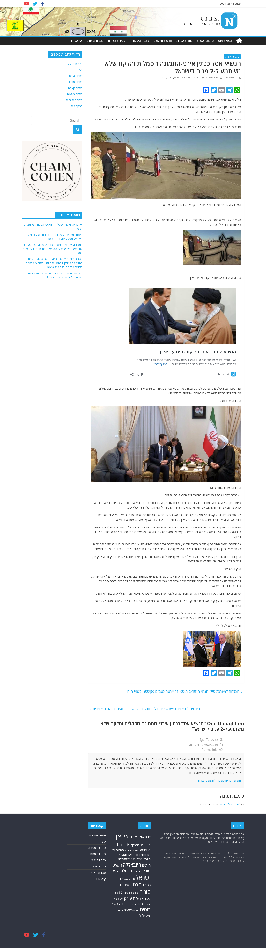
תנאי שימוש (225, 40)
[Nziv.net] (239, 41)
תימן (141, 915)
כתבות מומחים (95, 40)
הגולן (148, 854)
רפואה (135, 910)
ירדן (114, 871)
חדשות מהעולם (163, 40)
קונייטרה (133, 904)
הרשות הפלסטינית (130, 859)
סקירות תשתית (116, 40)
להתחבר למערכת (230, 804)
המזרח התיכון (136, 854)
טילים (135, 871)
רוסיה (162, 77)
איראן (184, 77)
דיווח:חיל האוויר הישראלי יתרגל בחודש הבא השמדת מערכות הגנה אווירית (144, 708)
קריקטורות (76, 40)
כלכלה (146, 884)
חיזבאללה (132, 864)
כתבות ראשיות (205, 40)
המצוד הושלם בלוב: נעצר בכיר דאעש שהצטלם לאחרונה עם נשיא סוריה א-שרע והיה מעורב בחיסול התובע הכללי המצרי (52, 249)
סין (121, 892)
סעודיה (145, 898)
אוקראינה (136, 836)
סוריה (169, 77)
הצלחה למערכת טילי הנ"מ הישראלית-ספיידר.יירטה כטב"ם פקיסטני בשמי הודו (185, 691)
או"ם (148, 837)
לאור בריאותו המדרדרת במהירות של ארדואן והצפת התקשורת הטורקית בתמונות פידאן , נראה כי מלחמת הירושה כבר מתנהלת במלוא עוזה (54, 263)
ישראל (177, 77)
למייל (205, 861)
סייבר (126, 892)
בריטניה (145, 850)
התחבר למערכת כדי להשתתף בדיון (219, 780)
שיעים (128, 910)
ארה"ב (122, 844)
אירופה (145, 844)
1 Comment (211, 77)
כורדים (132, 878)
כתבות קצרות (184, 40)
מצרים (125, 885)
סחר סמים (133, 892)
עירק (128, 898)
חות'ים (146, 865)
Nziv (196, 77)
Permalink (209, 749)
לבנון (136, 885)
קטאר (115, 904)
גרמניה (135, 850)
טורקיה (145, 871)
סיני (116, 892)
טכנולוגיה (124, 871)
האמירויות (118, 850)
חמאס (117, 865)
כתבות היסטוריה (139, 40)
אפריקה (135, 845)
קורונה (123, 903)
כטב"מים (124, 878)
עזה (136, 898)
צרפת (141, 904)
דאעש (128, 850)
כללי (80, 70)
